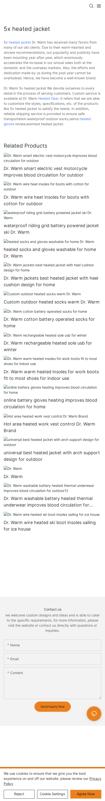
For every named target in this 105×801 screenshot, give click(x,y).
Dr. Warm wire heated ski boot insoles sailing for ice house (50, 526)
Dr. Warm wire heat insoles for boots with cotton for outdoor (46, 200)
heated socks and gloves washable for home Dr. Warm (50, 252)
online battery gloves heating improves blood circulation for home (50, 403)
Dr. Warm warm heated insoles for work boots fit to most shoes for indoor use (51, 375)
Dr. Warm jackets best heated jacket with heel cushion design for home (51, 281)
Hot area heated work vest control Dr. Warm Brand (49, 427)
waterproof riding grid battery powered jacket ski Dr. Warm (51, 229)
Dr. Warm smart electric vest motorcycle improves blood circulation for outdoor (45, 172)
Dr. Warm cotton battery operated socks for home (49, 322)
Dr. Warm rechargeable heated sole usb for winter (48, 346)
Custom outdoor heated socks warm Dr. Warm (52, 301)
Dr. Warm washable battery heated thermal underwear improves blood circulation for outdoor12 (48, 502)
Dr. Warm (13, 476)
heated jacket (20, 42)
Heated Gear (48, 98)
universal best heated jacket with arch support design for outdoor (52, 456)
